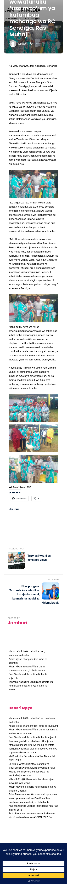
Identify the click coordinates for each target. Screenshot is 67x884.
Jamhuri (22, 43)
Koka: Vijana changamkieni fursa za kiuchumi (33, 725)
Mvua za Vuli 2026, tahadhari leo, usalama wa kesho (27, 653)
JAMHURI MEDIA (22, 10)
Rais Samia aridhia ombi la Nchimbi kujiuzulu (33, 737)
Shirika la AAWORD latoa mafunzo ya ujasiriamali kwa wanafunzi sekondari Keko (32, 765)
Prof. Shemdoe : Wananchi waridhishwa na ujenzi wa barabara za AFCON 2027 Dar (32, 815)
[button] (61, 8)
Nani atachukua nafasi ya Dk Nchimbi (29, 802)
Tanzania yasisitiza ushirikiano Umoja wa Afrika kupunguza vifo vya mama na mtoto (31, 685)
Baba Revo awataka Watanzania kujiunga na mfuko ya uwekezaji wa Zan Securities (33, 796)
